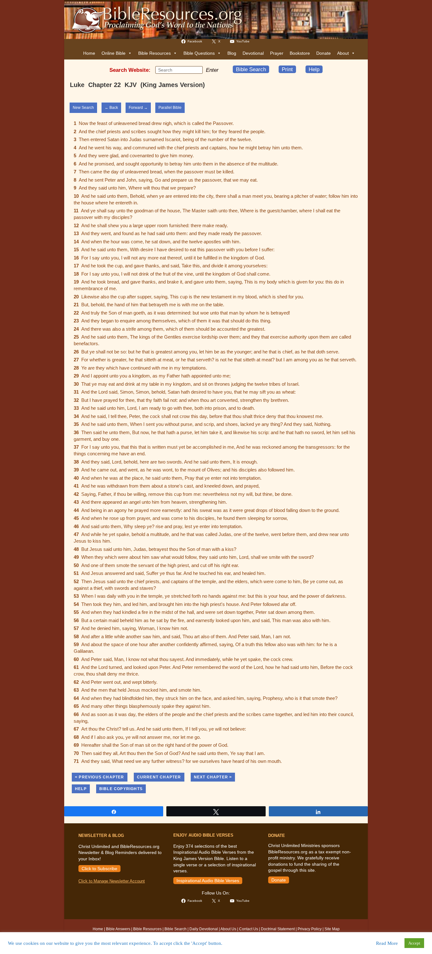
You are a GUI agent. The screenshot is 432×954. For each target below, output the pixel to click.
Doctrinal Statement (278, 929)
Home (89, 53)
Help (314, 69)
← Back (111, 107)
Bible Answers (118, 929)
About (343, 53)
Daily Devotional (203, 929)
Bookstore (300, 53)
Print (287, 69)
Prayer (276, 53)
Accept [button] (414, 943)
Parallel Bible (170, 107)
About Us (228, 929)
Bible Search (251, 69)
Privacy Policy (310, 929)
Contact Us (248, 929)
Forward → (138, 107)
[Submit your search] (196, 69)
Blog (231, 53)
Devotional (253, 53)
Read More (387, 943)
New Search (83, 107)
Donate (323, 53)
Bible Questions (199, 53)
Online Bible (114, 53)
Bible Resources (154, 53)
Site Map (332, 929)
